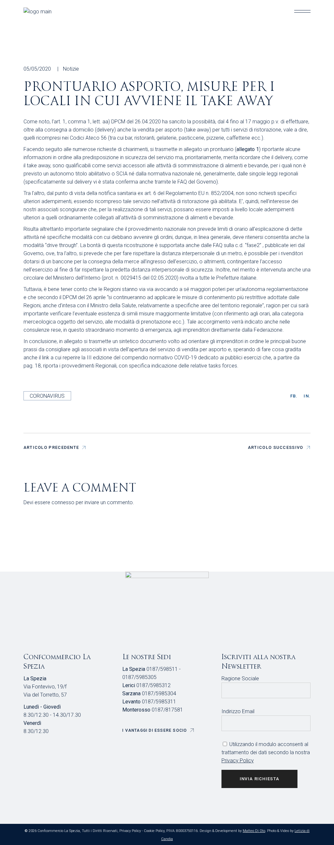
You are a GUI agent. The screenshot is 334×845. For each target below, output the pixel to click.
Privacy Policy (237, 760)
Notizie (71, 69)
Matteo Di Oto (254, 831)
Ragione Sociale (240, 678)
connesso (63, 502)
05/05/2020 (37, 69)
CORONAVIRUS (47, 396)
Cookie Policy (154, 831)
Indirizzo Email (237, 711)
